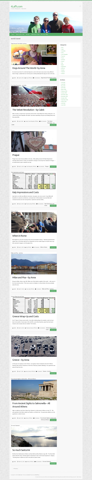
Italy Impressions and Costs (25, 192)
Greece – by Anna (20, 359)
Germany (63, 59)
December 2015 (64, 94)
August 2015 (63, 101)
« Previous (15, 468)
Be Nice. (28, 34)
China (62, 52)
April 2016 (63, 87)
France (62, 57)
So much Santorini (21, 450)
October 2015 (64, 98)
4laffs (15, 77)
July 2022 (63, 82)
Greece (31, 327)
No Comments (37, 77)
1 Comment (38, 289)
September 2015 (64, 99)
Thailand (63, 71)
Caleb (27, 121)
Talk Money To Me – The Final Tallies (39, 34)
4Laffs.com (16, 6)
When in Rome (19, 235)
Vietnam (63, 73)
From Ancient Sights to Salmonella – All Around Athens (31, 405)
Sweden (62, 70)
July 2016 (63, 84)
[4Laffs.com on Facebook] (80, 6)
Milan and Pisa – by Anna (24, 277)
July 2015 (63, 103)
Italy (31, 203)
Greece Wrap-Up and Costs (25, 316)
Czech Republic (31, 121)
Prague (15, 155)
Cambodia (63, 50)
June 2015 (63, 105)
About (13, 34)
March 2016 (63, 89)
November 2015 (64, 96)
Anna (27, 77)
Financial (28, 203)
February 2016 (64, 91)
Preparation (63, 66)
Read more (53, 79)
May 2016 (63, 85)
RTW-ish (30, 77)
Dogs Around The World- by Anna (28, 68)
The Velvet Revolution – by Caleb (28, 109)
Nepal (62, 64)
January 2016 (64, 92)
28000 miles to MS (20, 34)
